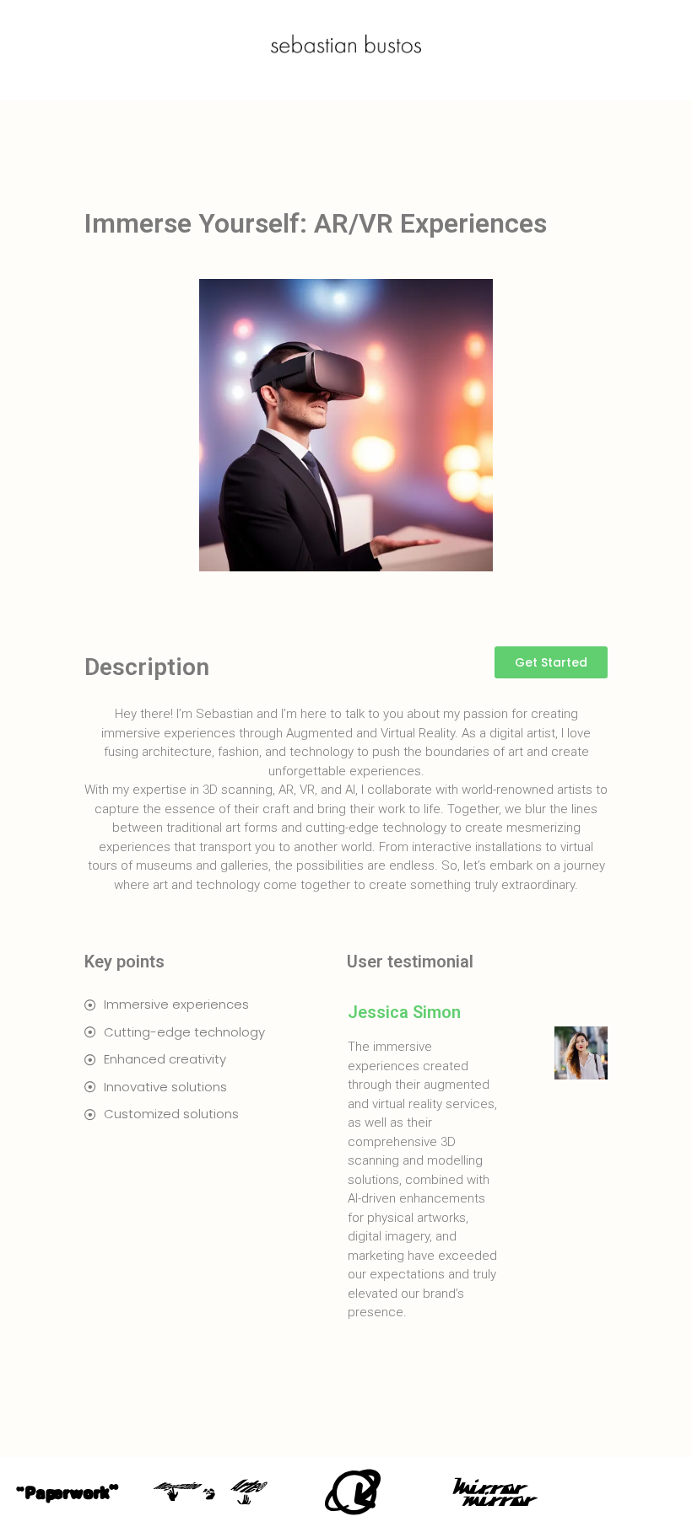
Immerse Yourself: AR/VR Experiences (315, 223)
